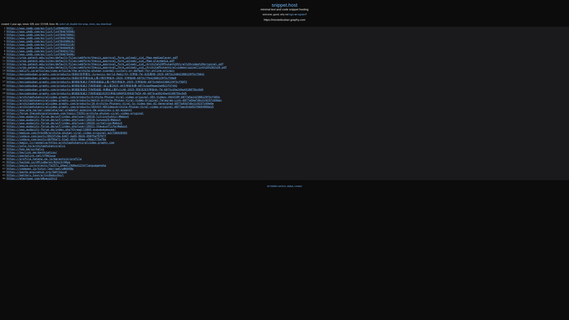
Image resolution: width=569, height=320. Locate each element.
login (291, 14)
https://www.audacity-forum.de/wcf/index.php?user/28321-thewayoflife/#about (67, 126)
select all (64, 24)
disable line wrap (79, 24)
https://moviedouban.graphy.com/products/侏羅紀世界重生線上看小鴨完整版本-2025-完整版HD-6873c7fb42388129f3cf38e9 (91, 78)
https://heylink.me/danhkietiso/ (32, 152)
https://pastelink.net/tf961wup (31, 155)
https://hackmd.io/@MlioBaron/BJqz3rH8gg (38, 162)
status (290, 186)
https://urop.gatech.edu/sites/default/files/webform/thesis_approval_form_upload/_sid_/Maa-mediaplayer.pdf (92, 57)
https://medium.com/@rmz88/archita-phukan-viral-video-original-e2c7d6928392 (67, 132)
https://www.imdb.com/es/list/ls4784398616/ (41, 41)
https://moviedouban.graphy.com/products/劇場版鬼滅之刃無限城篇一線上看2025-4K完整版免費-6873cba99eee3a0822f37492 (92, 85)
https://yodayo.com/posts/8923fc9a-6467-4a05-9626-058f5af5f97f (56, 136)
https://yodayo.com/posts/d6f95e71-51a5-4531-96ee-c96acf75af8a (56, 139)
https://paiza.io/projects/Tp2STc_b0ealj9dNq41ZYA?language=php (56, 165)
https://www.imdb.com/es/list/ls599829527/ (40, 28)
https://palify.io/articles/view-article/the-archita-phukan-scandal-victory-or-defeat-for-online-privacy (91, 70)
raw (98, 24)
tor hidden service (276, 186)
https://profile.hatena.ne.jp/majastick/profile (44, 158)
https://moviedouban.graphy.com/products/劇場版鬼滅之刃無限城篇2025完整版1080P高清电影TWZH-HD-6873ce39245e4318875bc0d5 (97, 93)
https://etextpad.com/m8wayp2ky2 (32, 178)
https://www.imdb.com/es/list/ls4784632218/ (41, 44)
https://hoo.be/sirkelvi (25, 149)
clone (92, 24)
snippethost (284, 5)
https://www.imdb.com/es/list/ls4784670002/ (41, 34)
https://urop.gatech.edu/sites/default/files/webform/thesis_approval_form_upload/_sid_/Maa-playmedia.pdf (91, 60)
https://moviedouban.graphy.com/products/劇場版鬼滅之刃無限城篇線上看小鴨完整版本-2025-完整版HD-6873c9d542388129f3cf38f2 (97, 81)
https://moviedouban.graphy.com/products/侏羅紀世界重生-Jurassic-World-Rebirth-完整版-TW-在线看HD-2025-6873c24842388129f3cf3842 (105, 74)
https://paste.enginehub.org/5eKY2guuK (37, 172)
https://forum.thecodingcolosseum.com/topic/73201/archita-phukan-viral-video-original (75, 113)
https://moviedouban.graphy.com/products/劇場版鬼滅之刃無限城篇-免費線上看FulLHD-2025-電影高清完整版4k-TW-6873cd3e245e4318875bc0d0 (105, 89)
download (106, 24)
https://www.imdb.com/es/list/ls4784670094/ (41, 38)
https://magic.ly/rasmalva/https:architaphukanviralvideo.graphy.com (60, 142)
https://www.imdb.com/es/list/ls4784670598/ (41, 31)
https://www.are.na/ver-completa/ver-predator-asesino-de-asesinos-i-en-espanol (69, 110)
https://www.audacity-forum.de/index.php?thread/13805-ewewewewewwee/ (61, 129)
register (301, 14)
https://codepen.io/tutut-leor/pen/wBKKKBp (40, 168)
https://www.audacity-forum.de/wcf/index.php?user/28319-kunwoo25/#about (64, 119)
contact (298, 186)
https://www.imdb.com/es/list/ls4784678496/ (41, 54)
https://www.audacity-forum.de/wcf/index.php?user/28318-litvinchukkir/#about (68, 116)
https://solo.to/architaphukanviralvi (36, 145)
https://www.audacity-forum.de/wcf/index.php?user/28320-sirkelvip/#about (64, 123)
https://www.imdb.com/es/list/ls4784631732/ (41, 51)
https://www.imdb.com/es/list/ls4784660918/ (41, 47)
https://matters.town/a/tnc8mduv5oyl (35, 175)
